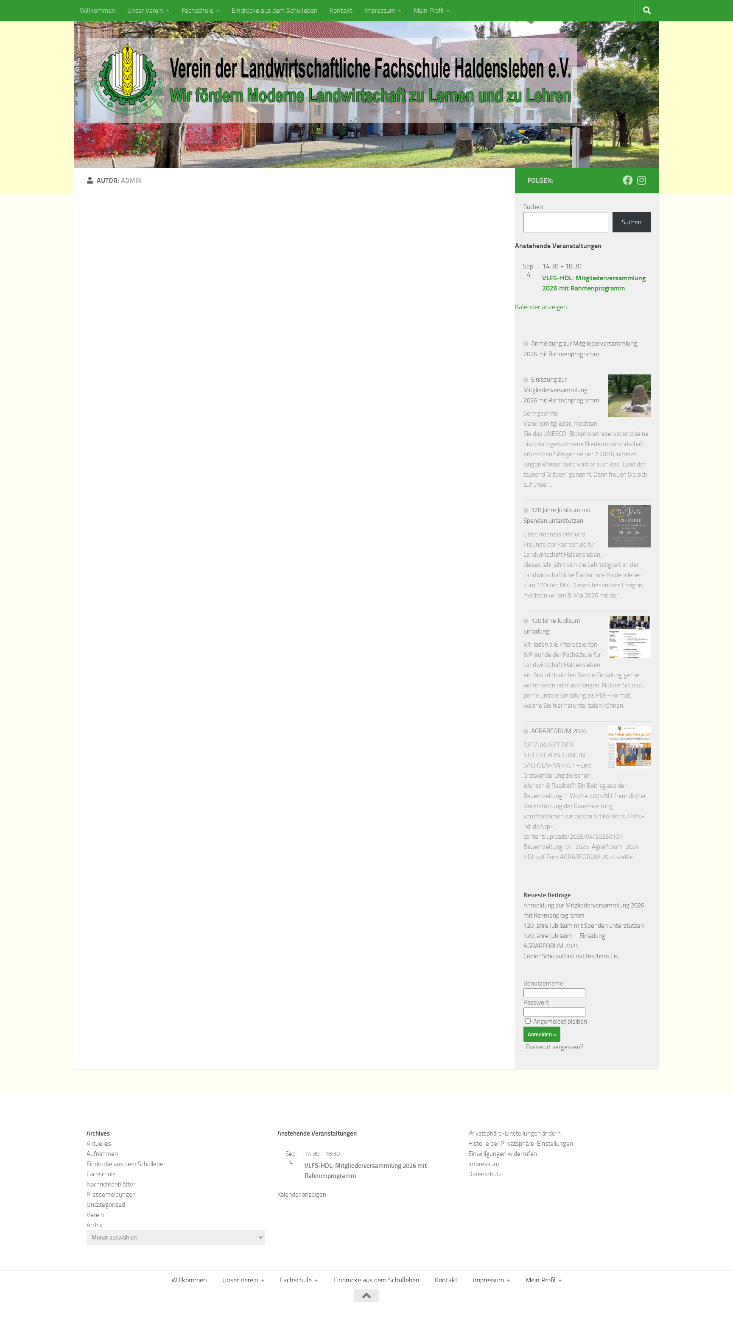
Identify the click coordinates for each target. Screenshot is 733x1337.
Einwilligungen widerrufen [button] (502, 1154)
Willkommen (97, 10)
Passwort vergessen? (554, 1047)
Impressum (379, 10)
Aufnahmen (102, 1154)
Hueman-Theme (201, 1319)
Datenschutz (485, 1174)
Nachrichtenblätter (111, 1184)
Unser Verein (145, 10)
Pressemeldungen (111, 1194)
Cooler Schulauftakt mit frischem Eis (570, 956)
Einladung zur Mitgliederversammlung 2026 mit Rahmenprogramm (561, 390)
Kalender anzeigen (541, 307)
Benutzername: (544, 983)
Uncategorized (106, 1205)
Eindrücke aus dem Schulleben (275, 10)
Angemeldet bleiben (560, 1021)
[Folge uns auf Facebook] (628, 180)
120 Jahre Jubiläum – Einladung (564, 936)
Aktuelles (99, 1143)
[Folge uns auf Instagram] (641, 180)
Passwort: (536, 1002)
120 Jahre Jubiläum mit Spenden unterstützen (583, 925)
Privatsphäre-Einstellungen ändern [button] (514, 1133)
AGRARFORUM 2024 (558, 731)
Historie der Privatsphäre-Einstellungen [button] (520, 1143)
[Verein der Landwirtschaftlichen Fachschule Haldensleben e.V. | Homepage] (332, 80)
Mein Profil (429, 10)
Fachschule (197, 10)
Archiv (95, 1225)
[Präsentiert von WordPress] (126, 1319)
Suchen (533, 207)
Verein (95, 1215)
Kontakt (341, 10)
